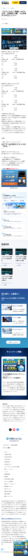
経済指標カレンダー (14, 200)
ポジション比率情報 (8, 481)
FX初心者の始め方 (8, 457)
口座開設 (15, 2)
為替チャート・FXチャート (10, 484)
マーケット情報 (6, 447)
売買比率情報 (7, 493)
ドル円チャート (6, 200)
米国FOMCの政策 (7, 491)
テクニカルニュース (6, 263)
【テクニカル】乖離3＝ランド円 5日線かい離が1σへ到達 (20, 258)
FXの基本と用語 (7, 454)
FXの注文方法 (7, 459)
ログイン (23, 2)
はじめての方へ (14, 445)
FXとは (5, 452)
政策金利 (6, 476)
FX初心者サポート (8, 464)
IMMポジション (7, 489)
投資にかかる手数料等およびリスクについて (11, 518)
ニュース (6, 471)
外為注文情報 (22, 200)
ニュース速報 (4, 23)
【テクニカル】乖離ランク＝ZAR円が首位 (6, 258)
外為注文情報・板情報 (9, 479)
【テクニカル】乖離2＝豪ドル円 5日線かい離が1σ (6, 278)
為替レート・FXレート (9, 469)
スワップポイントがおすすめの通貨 (11, 466)
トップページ (6, 445)
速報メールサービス (8, 496)
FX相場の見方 (7, 462)
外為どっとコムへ (13, 342)
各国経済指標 (7, 474)
